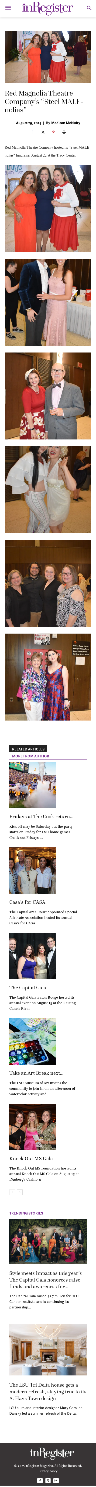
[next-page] (20, 1192)
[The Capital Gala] (32, 956)
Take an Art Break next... (36, 1073)
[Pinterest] (53, 132)
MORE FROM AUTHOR (30, 756)
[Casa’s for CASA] (32, 870)
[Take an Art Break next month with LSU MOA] (32, 1041)
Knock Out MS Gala (31, 1158)
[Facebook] (32, 132)
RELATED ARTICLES (28, 749)
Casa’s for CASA (27, 902)
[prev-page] (12, 1192)
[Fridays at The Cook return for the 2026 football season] (32, 785)
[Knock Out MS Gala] (32, 1127)
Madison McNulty (65, 122)
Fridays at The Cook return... (41, 816)
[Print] (64, 132)
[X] (42, 132)
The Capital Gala (27, 987)
